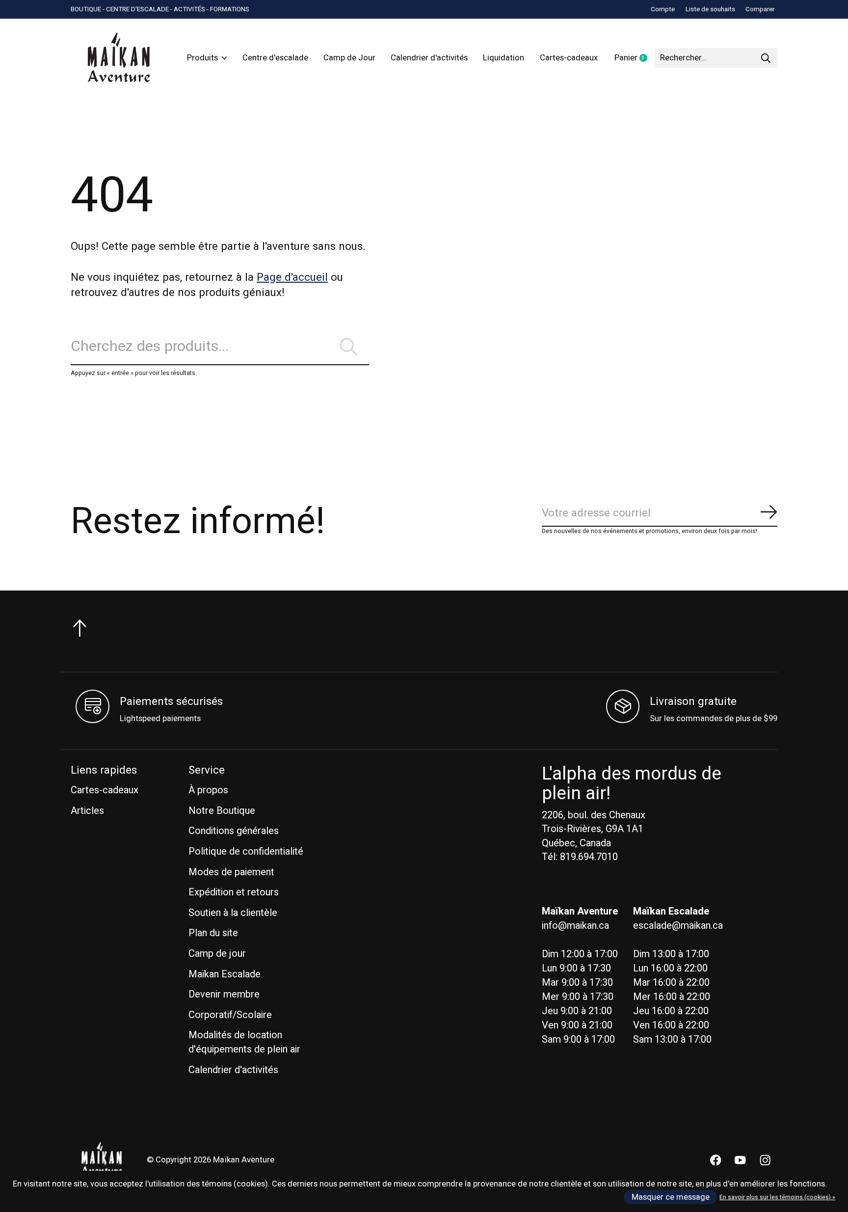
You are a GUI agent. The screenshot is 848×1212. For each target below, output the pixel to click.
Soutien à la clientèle (232, 913)
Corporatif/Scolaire (230, 1015)
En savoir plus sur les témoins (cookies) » (777, 1197)
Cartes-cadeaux (569, 58)
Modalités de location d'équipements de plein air (244, 1042)
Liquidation (503, 58)
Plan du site (213, 933)
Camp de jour (217, 953)
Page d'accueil (292, 277)
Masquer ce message (671, 1197)
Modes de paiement (231, 872)
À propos (208, 790)
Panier (634, 58)
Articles (87, 811)
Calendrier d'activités (429, 58)
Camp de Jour (349, 58)
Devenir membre (224, 994)
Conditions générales (233, 831)
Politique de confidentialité (245, 851)
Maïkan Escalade (224, 974)
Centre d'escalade (275, 58)
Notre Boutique (221, 811)
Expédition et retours (233, 892)
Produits (202, 58)
